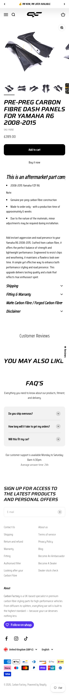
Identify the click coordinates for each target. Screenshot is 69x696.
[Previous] (4, 4)
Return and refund (13, 541)
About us (43, 527)
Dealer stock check (48, 570)
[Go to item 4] (46, 89)
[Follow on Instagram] (16, 638)
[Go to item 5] (58, 89)
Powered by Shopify (36, 685)
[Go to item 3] (33, 89)
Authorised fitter (12, 563)
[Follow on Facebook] (6, 638)
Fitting (7, 556)
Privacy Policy (45, 541)
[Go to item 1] (9, 89)
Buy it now (34, 162)
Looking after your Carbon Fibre (13, 573)
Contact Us (9, 527)
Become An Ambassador (51, 556)
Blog (40, 548)
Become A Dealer (47, 563)
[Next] (64, 4)
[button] (34, 177)
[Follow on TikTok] (26, 638)
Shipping (8, 534)
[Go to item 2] (21, 89)
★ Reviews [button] (65, 352)
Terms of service (47, 534)
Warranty (9, 548)
